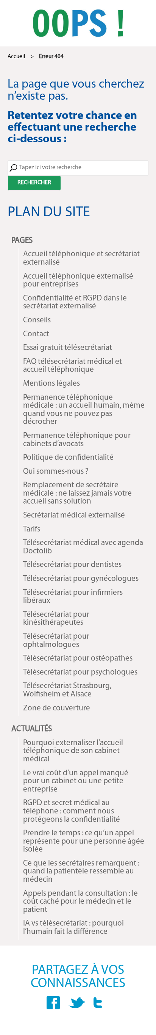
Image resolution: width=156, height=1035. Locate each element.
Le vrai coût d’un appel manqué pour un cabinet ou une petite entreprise (75, 781)
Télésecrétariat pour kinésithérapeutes (56, 619)
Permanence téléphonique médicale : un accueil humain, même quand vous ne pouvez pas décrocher (84, 410)
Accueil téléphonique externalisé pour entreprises (78, 281)
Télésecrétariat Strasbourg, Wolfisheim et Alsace (67, 690)
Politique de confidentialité (68, 458)
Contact (36, 334)
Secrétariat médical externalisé (74, 515)
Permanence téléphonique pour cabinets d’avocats (77, 440)
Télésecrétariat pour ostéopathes (78, 658)
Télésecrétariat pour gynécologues (81, 579)
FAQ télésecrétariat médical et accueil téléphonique (72, 366)
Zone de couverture (56, 708)
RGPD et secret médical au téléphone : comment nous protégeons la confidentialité (71, 811)
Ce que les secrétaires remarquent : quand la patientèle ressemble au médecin (81, 871)
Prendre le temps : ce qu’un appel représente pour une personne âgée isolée (83, 841)
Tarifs (31, 529)
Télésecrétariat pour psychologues (80, 672)
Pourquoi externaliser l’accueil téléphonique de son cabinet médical (73, 751)
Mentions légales (51, 384)
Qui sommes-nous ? (56, 472)
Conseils (37, 320)
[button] (34, 183)
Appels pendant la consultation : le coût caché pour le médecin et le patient (80, 902)
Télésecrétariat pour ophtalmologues (56, 641)
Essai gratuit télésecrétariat (67, 348)
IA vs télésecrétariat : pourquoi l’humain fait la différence (73, 927)
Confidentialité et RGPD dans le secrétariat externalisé (75, 302)
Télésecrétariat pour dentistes (72, 565)
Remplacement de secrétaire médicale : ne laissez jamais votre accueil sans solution (77, 493)
